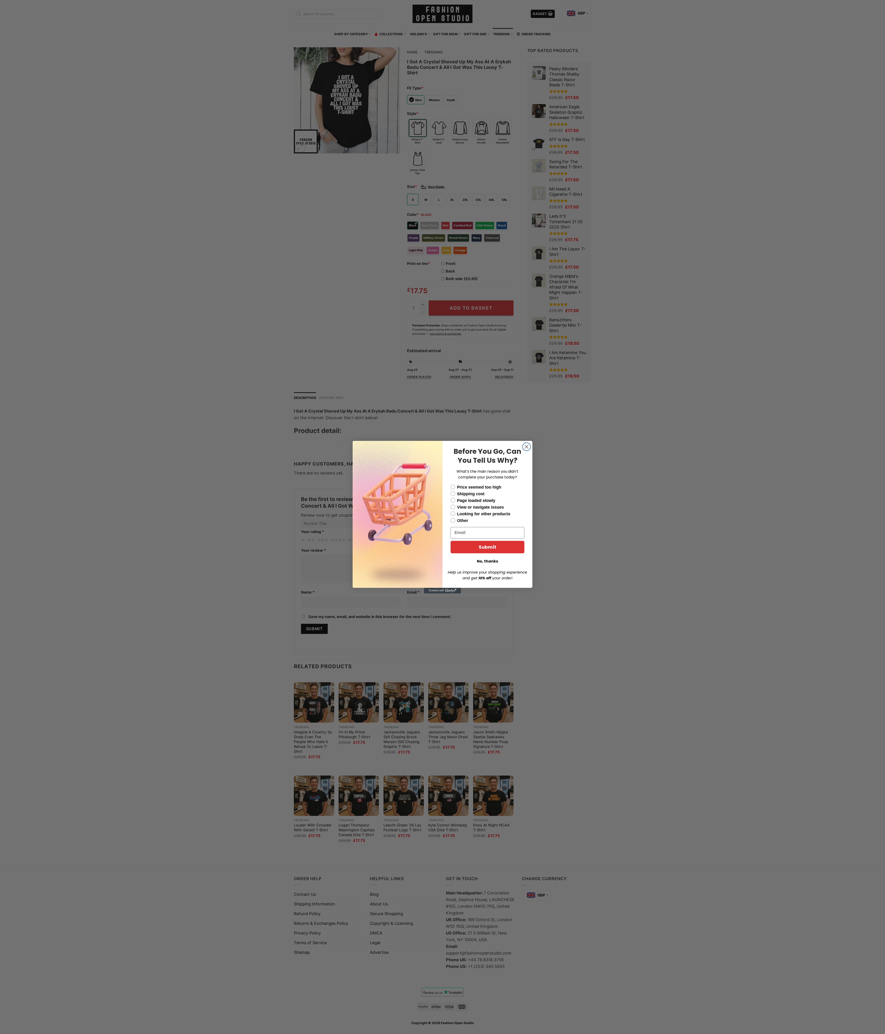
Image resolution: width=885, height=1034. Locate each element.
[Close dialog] (526, 447)
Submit (487, 547)
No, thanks (487, 561)
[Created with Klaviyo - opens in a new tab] (442, 590)
